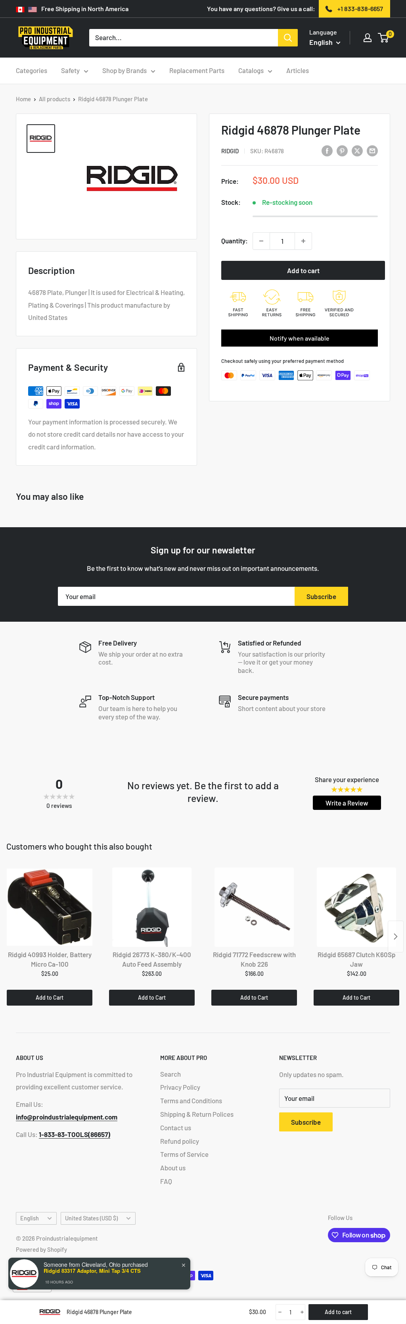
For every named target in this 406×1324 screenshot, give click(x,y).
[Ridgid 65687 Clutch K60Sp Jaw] (356, 907)
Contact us (175, 1127)
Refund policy (179, 1141)
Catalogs (251, 70)
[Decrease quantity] (261, 241)
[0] (384, 37)
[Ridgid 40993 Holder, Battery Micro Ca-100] (49, 907)
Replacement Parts (196, 70)
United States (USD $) (91, 1218)
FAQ (166, 1181)
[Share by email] (372, 150)
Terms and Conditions (191, 1100)
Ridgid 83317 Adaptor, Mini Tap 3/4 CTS (92, 1271)
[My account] (368, 37)
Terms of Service (184, 1154)
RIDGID (230, 150)
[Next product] (396, 936)
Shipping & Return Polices (197, 1114)
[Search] (288, 37)
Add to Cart (49, 997)
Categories (31, 70)
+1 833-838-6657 (360, 8)
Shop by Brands (124, 70)
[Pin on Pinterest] (342, 150)
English (29, 1218)
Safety (70, 70)
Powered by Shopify (41, 1249)
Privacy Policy (180, 1087)
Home (23, 98)
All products (54, 98)
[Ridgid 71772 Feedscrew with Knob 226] (254, 907)
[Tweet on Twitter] (357, 150)
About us (173, 1168)
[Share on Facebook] (327, 150)
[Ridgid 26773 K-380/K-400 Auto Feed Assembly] (152, 907)
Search (170, 1074)
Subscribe (321, 596)
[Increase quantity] (303, 241)
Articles (297, 70)
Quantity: (234, 241)
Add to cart (303, 270)
